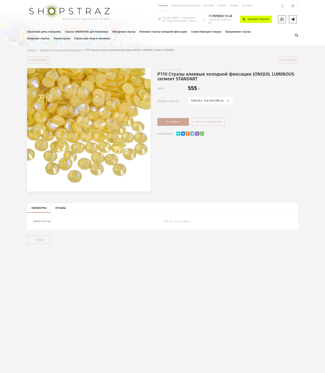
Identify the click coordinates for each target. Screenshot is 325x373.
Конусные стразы (38, 38)
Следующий (288, 60)
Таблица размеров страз (185, 5)
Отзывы (234, 5)
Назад (39, 240)
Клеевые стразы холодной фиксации (163, 31)
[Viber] (197, 134)
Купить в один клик (208, 122)
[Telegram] (192, 134)
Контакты (247, 5)
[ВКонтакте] (183, 134)
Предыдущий (37, 60)
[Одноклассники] (188, 134)
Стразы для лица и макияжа (92, 38)
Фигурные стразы (123, 31)
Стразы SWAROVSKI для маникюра (87, 31)
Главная (163, 5)
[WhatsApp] (202, 134)
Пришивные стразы (238, 31)
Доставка (209, 5)
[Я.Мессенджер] (178, 134)
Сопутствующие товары (206, 31)
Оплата (222, 5)
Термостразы (61, 38)
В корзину (173, 122)
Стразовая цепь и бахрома (44, 31)
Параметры (38, 208)
